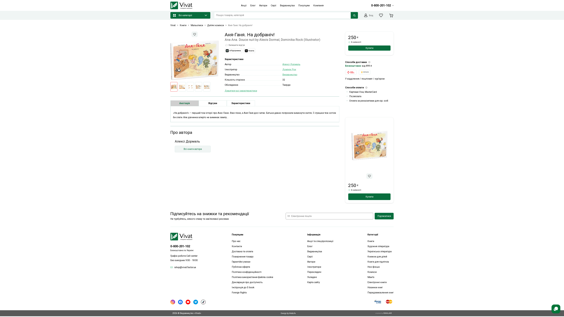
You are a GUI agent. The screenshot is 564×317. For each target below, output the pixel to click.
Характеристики (240, 103)
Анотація (184, 103)
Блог (310, 246)
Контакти (237, 246)
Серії (310, 256)
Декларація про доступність (247, 282)
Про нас (236, 241)
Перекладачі (314, 272)
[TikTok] (203, 302)
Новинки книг (375, 287)
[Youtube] (188, 302)
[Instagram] (172, 302)
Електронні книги (377, 282)
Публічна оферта (241, 266)
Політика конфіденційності (246, 272)
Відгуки (212, 103)
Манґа (370, 277)
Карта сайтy (313, 282)
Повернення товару (243, 256)
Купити (369, 48)
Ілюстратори (314, 266)
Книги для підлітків (378, 261)
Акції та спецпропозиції (320, 241)
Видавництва (314, 251)
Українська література (379, 251)
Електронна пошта (301, 216)
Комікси (372, 272)
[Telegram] (195, 302)
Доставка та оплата (242, 251)
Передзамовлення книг (380, 292)
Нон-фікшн (373, 266)
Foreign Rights (239, 292)
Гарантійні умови (241, 261)
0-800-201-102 (180, 246)
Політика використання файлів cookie (252, 277)
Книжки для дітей (377, 256)
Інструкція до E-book (243, 287)
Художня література (378, 246)
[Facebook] (180, 302)
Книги (370, 241)
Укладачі (312, 277)
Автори (311, 261)
